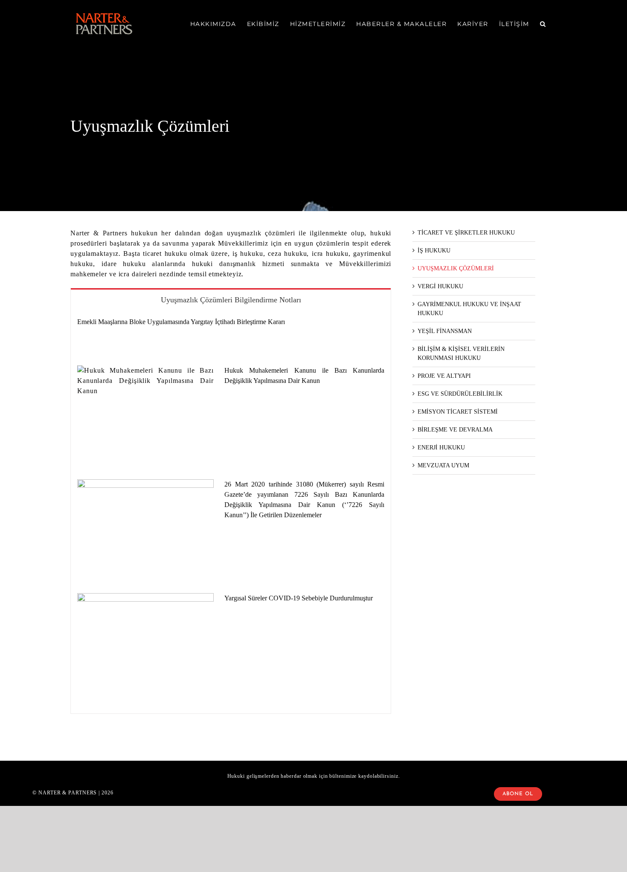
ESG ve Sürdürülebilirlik (460, 394)
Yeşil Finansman (445, 331)
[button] (543, 24)
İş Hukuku (434, 250)
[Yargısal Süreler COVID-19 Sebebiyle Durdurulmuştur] (145, 636)
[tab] (231, 299)
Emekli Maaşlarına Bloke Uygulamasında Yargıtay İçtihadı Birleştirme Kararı (181, 321)
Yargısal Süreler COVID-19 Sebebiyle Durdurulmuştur (298, 598)
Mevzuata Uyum (443, 465)
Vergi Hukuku (440, 286)
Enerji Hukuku (441, 447)
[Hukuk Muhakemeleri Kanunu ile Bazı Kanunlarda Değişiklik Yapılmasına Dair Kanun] (145, 408)
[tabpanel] (230, 512)
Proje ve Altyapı (444, 376)
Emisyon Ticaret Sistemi (458, 411)
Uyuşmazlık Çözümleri (456, 268)
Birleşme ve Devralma (455, 429)
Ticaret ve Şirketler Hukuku (466, 232)
